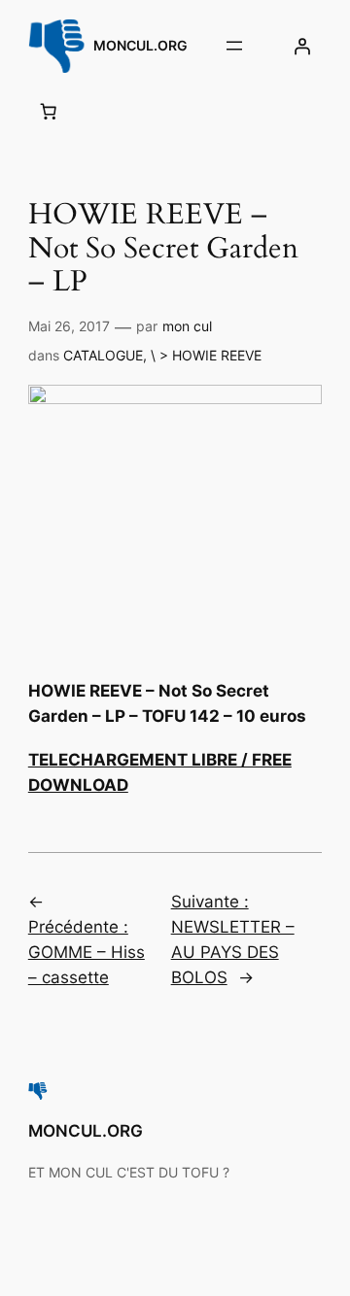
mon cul (187, 326)
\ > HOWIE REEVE (206, 355)
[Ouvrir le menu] (234, 45)
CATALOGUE (103, 355)
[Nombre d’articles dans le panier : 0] (48, 111)
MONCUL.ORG (140, 45)
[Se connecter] (301, 45)
